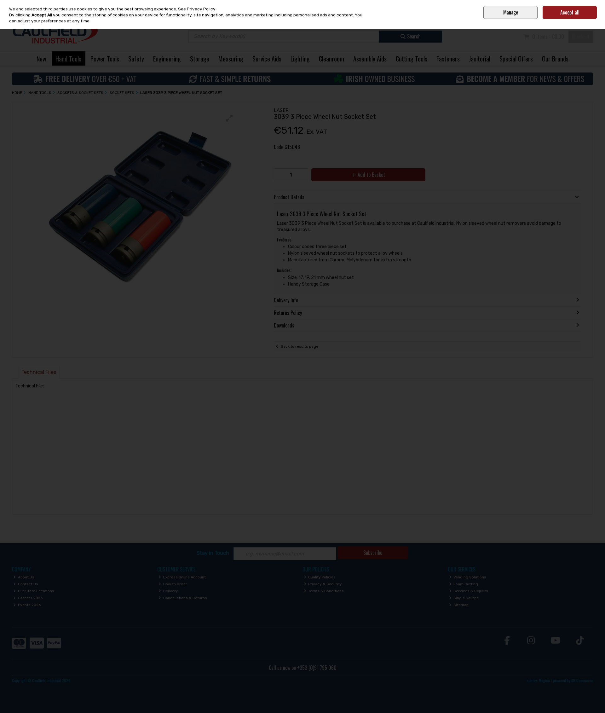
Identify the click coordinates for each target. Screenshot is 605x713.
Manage (510, 12)
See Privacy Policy (197, 8)
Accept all (569, 12)
